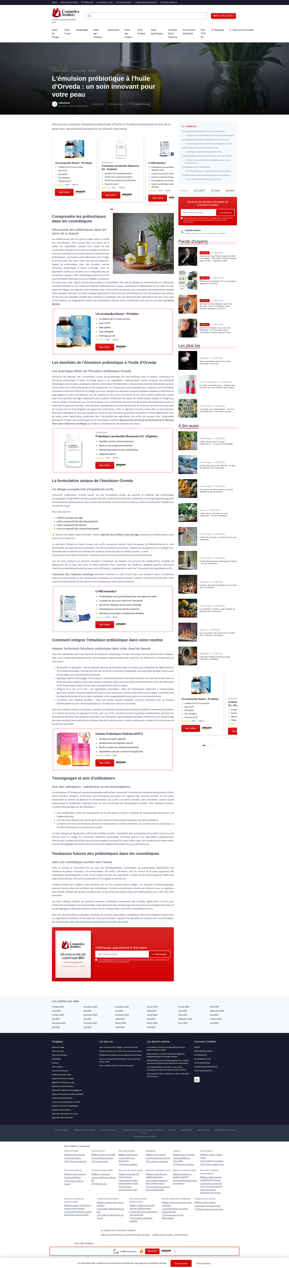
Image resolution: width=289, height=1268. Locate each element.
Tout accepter (181, 1263)
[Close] (199, 540)
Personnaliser (204, 1263)
